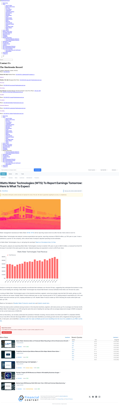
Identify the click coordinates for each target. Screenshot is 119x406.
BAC (73, 347)
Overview (10, 177)
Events (7, 16)
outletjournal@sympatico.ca (28, 74)
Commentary (8, 10)
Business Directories (7, 37)
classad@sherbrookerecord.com (17, 97)
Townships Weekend (7, 32)
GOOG (73, 349)
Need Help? (5, 52)
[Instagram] (99, 398)
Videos (7, 29)
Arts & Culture (9, 5)
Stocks (10, 174)
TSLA (73, 359)
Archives (5, 45)
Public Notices (9, 27)
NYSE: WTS (30, 232)
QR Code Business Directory (9, 46)
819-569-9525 (7, 97)
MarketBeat (20, 346)
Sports (7, 25)
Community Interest (10, 11)
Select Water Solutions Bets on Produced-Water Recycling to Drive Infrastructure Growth (43, 341)
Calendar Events (6, 43)
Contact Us (5, 53)
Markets (3, 174)
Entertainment (9, 15)
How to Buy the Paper (8, 48)
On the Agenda (9, 22)
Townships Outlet (9, 26)
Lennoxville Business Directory (12, 40)
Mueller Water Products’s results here (24, 303)
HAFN (38, 367)
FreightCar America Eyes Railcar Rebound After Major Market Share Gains (38, 351)
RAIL (27, 357)
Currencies (22, 177)
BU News (8, 7)
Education (8, 14)
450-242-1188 (37, 90)
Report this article (7, 332)
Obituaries (5, 35)
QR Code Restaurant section (9, 47)
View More (67, 337)
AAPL (73, 343)
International (29, 177)
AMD (73, 345)
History (7, 20)
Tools (22, 174)
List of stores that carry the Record (13, 50)
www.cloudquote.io (64, 396)
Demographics (9, 12)
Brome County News (10, 6)
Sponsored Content (10, 24)
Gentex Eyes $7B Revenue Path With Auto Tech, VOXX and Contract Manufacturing (41, 383)
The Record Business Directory (12, 38)
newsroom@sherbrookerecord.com (17, 85)
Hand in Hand (9, 17)
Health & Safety (9, 19)
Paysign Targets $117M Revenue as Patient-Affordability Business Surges (38, 372)
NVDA (73, 355)
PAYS (27, 378)
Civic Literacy (9, 9)
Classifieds (5, 36)
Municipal (8, 21)
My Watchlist (103, 170)
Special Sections (6, 33)
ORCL (73, 357)
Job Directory (6, 42)
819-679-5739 (6, 92)
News (4, 4)
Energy (31, 367)
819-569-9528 (7, 102)
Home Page (5, 3)
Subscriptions (8, 51)
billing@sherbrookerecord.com (16, 102)
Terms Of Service (69, 399)
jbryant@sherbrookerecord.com (16, 92)
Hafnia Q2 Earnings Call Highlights (27, 362)
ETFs (16, 174)
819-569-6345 (23, 80)
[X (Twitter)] (89, 398)
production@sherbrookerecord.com (17, 108)
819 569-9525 (7, 71)
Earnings (27, 367)
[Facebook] (93, 398)
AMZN (73, 341)
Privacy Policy (60, 399)
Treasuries (36, 177)
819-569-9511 (19, 74)
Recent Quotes (91, 170)
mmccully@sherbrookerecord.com (33, 80)
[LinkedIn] (96, 398)
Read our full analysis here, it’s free (46, 242)
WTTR (27, 346)
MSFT (73, 353)
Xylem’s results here (43, 303)
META (73, 351)
